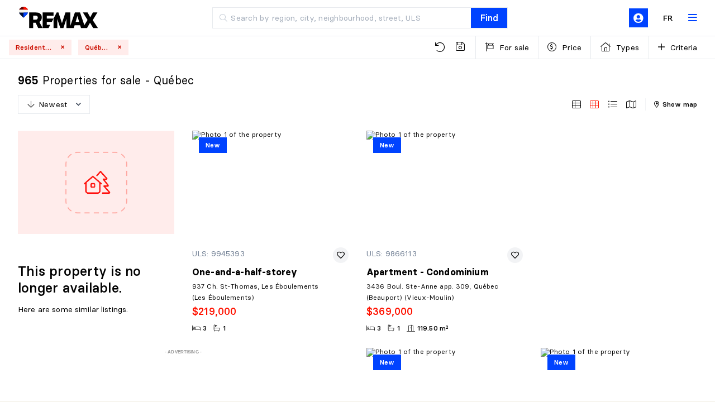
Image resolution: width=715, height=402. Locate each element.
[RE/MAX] (58, 18)
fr (668, 18)
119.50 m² (433, 328)
